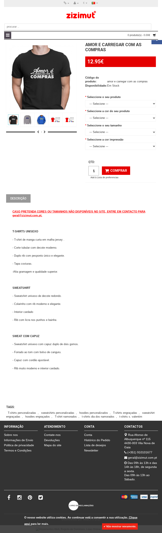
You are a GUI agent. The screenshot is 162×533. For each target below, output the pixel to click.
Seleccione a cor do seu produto (108, 111)
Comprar (118, 171)
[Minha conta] (76, 3)
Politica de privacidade (19, 445)
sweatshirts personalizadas (57, 412)
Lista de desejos (95, 445)
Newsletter (91, 450)
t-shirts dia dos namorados (98, 416)
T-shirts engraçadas (125, 412)
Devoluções (52, 440)
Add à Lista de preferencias (104, 177)
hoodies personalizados (93, 412)
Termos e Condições (17, 450)
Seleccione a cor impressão (105, 139)
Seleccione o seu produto (104, 97)
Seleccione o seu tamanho (104, 125)
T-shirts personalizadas (22, 412)
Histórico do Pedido (97, 440)
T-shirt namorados (66, 416)
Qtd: (91, 162)
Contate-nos (52, 435)
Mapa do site (52, 445)
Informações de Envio (18, 440)
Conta (88, 435)
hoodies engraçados (37, 416)
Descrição (18, 198)
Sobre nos (11, 435)
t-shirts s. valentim (130, 416)
